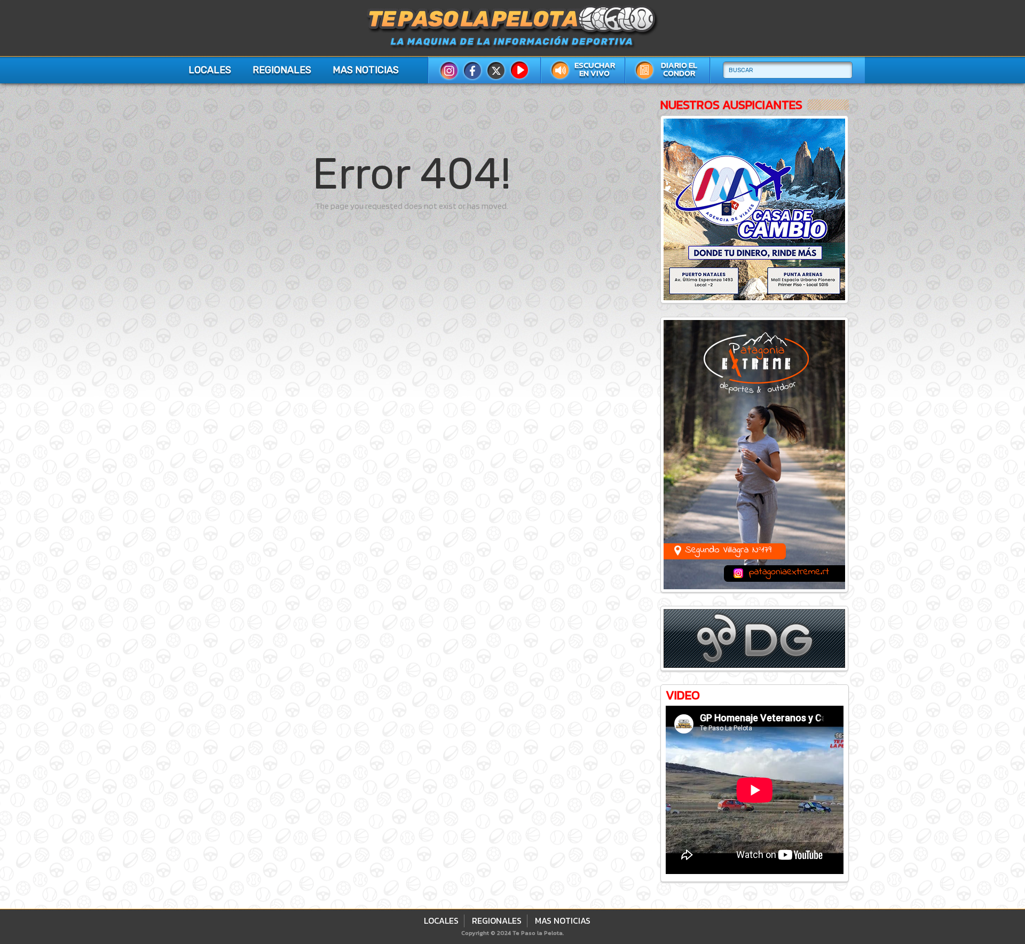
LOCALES (209, 70)
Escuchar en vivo (594, 69)
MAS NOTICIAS (366, 70)
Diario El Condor (679, 69)
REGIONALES (282, 70)
